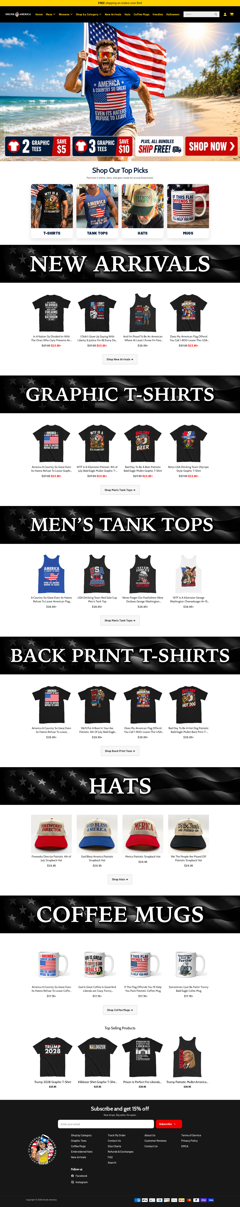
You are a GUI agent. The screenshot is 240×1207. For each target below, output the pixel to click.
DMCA (184, 1146)
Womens (64, 14)
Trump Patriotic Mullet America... (187, 1082)
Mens (49, 14)
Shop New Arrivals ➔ (120, 359)
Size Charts (114, 1146)
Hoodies (158, 14)
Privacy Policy (189, 1140)
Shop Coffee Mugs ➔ (120, 1009)
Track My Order (117, 1135)
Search (112, 1162)
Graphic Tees (78, 1140)
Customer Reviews (155, 1140)
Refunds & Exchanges (120, 1151)
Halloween (173, 14)
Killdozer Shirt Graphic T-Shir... (97, 1082)
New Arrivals (113, 14)
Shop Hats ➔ (120, 879)
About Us (149, 1135)
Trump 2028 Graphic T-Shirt (52, 1082)
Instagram (82, 1182)
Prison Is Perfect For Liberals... (142, 1082)
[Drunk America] (44, 1150)
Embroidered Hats (81, 1151)
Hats (128, 14)
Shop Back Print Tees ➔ (120, 750)
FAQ (110, 1157)
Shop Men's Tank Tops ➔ (120, 489)
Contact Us (114, 1140)
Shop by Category (87, 14)
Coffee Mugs (142, 14)
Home (39, 14)
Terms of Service (191, 1135)
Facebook (81, 1175)
